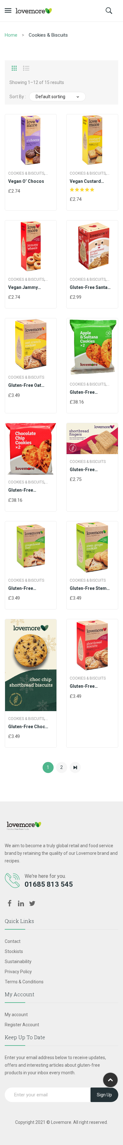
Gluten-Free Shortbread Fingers (90, 470)
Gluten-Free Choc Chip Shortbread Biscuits (26, 727)
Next (75, 767)
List (26, 68)
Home (11, 35)
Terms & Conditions (24, 981)
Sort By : (17, 96)
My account (16, 1014)
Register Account (22, 1024)
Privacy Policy (18, 971)
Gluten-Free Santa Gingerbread (89, 288)
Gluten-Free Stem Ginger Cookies (88, 588)
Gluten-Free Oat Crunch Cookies (25, 385)
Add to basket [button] (11, 191)
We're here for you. (45, 876)
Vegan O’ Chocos (26, 181)
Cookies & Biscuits (26, 173)
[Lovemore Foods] (34, 10)
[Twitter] (32, 904)
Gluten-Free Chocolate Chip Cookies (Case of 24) (30, 490)
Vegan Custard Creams (85, 181)
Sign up (104, 1094)
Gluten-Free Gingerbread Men (26, 588)
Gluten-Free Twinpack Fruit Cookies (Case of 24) (92, 392)
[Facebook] (9, 904)
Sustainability (18, 961)
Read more (72, 297)
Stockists (14, 951)
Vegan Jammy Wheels (23, 288)
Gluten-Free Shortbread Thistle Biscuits (89, 686)
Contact (12, 941)
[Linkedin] (21, 904)
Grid (14, 68)
